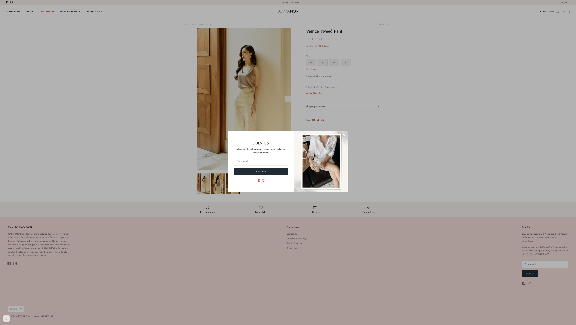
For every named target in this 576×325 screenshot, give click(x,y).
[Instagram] (263, 180)
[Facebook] (259, 180)
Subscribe (261, 171)
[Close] (344, 135)
